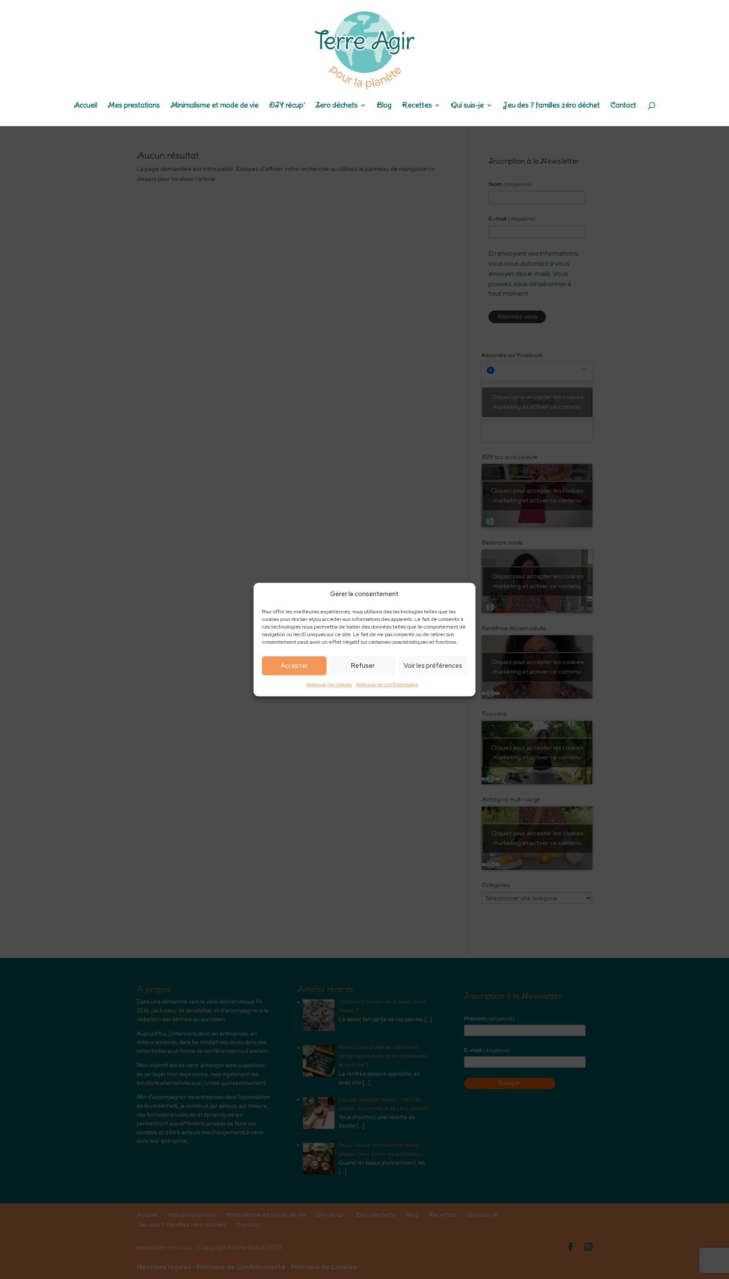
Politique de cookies (329, 684)
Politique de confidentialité (387, 684)
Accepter (294, 665)
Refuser (363, 665)
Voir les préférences (433, 665)
